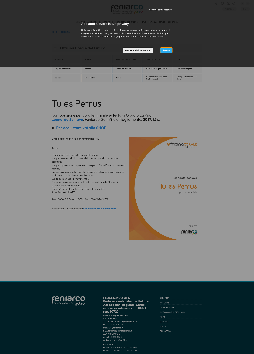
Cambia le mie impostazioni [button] (137, 50)
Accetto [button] (166, 50)
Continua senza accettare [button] (160, 10)
